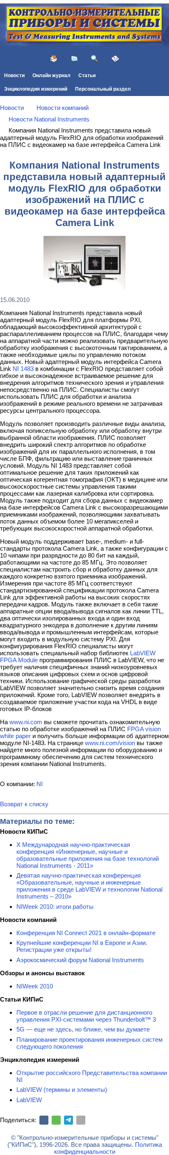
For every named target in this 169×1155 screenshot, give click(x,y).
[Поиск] (95, 59)
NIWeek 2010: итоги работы (55, 906)
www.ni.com (25, 721)
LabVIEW (29, 1099)
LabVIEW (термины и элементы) (61, 1089)
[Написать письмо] (74, 59)
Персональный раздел (103, 89)
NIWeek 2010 (34, 986)
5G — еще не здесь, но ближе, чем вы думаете (83, 1029)
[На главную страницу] (54, 59)
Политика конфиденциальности (108, 1148)
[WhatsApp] (56, 1120)
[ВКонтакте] (43, 1120)
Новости (14, 75)
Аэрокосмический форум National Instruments (80, 959)
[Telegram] (68, 1120)
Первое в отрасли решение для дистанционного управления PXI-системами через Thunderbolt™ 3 (86, 1016)
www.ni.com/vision (110, 742)
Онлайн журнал (51, 75)
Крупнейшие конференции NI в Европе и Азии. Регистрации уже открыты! (81, 946)
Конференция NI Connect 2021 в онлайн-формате (85, 932)
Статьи (87, 75)
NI (40, 783)
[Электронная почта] (80, 1120)
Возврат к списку (24, 803)
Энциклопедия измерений (35, 89)
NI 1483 (23, 368)
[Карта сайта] (115, 59)
